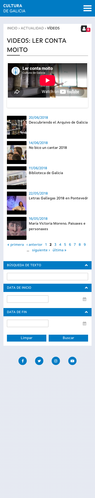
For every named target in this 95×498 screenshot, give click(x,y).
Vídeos (53, 28)
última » (59, 250)
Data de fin (17, 312)
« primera (15, 245)
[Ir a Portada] (14, 9)
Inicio (12, 28)
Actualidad (32, 28)
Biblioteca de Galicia (46, 173)
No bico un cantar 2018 (48, 148)
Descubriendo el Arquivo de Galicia (58, 122)
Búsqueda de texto (24, 265)
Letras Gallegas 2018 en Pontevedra (59, 198)
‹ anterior (34, 245)
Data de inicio (19, 287)
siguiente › (41, 250)
